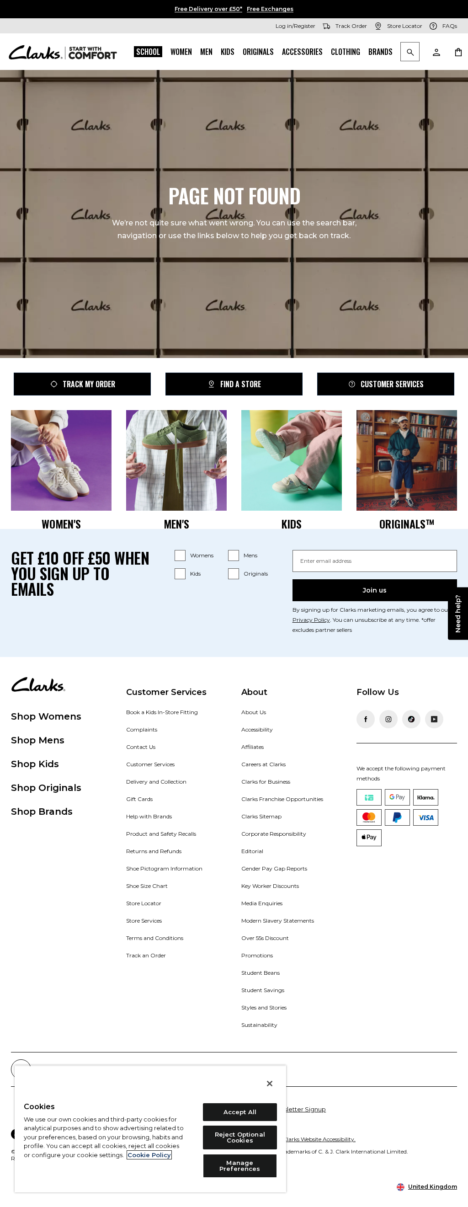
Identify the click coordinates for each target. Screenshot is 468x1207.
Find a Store (240, 384)
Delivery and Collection (156, 781)
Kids (227, 51)
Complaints (141, 729)
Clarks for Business (265, 781)
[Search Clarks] (410, 52)
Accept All (239, 1112)
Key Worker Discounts (270, 885)
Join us (375, 590)
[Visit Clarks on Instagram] (388, 719)
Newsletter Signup (298, 1109)
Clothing (345, 51)
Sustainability (259, 1024)
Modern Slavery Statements (277, 920)
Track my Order (89, 384)
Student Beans (260, 972)
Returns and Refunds (153, 851)
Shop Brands (42, 811)
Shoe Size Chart (147, 885)
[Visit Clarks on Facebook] (365, 719)
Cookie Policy (149, 1155)
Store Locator (143, 903)
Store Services (144, 920)
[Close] (270, 1083)
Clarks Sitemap (261, 816)
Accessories (302, 51)
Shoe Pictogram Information (164, 868)
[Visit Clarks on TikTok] (411, 719)
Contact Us (140, 746)
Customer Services (392, 384)
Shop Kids (35, 763)
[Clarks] (63, 51)
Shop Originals (46, 787)
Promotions (257, 955)
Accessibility (257, 729)
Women (181, 51)
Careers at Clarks (263, 764)
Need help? (458, 614)
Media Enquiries (261, 903)
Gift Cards (139, 799)
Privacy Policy (311, 619)
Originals (258, 51)
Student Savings (262, 990)
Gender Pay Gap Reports (274, 868)
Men (206, 51)
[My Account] (436, 51)
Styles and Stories (264, 1007)
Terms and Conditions (154, 938)
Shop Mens (37, 740)
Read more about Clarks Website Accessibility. (295, 1139)
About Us (253, 712)
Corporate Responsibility (273, 833)
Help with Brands (149, 816)
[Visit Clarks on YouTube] (434, 719)
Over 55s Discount (265, 938)
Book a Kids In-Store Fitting (162, 712)
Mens (250, 555)
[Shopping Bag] (457, 51)
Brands (380, 51)
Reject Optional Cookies (240, 1137)
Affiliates (252, 746)
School (148, 51)
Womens (201, 555)
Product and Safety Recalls (161, 833)
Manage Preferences (239, 1165)
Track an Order (146, 955)
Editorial (252, 851)
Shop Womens (46, 716)
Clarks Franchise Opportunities (282, 799)
